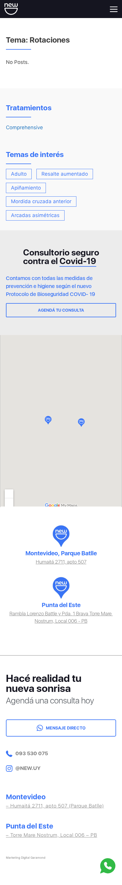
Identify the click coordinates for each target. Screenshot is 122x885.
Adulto (19, 174)
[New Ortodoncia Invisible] (11, 9)
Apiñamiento (26, 188)
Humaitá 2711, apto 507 (61, 562)
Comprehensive (24, 127)
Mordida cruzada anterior (41, 202)
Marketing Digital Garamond (25, 857)
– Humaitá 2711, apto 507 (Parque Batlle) (55, 806)
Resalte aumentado (64, 174)
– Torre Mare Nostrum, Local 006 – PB (51, 835)
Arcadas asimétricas (35, 215)
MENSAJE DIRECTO (66, 727)
